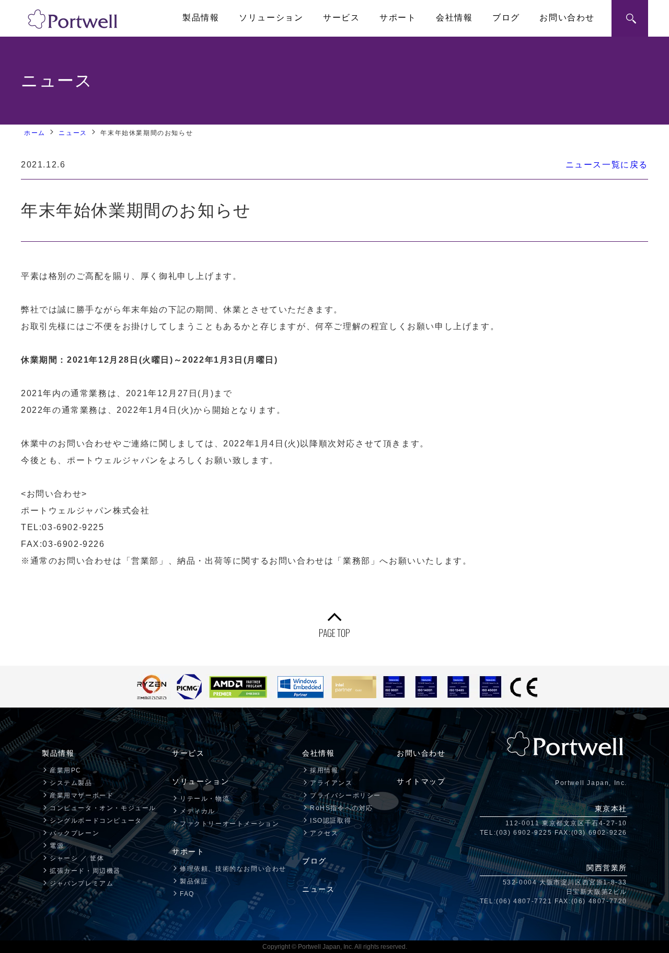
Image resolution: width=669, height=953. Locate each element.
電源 (57, 846)
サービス (341, 17)
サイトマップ (421, 781)
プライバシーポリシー (345, 795)
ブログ (506, 17)
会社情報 (454, 17)
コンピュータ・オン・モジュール (103, 808)
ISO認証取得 (330, 820)
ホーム (34, 133)
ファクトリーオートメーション (229, 824)
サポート (397, 17)
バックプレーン (74, 833)
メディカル (197, 811)
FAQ (187, 894)
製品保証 (194, 881)
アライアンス (331, 783)
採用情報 (324, 770)
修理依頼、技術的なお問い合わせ (233, 869)
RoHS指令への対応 (341, 808)
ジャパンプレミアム (81, 883)
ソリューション (271, 17)
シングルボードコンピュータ (96, 820)
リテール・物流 (204, 798)
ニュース (73, 133)
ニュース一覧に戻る (607, 164)
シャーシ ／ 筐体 (77, 858)
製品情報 (200, 17)
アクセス (324, 833)
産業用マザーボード (81, 795)
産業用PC (66, 770)
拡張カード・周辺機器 (85, 871)
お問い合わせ (567, 17)
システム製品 (71, 783)
